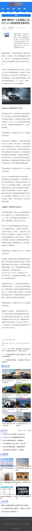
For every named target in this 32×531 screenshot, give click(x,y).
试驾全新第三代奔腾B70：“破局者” (13, 450)
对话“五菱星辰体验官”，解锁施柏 (13, 440)
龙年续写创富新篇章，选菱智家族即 (14, 446)
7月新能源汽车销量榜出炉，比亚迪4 (8, 496)
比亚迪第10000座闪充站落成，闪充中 (8, 468)
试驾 (24, 8)
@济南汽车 (11, 27)
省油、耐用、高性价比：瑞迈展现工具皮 (22, 381)
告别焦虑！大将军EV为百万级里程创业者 (8, 410)
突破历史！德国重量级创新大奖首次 (8, 482)
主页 (9, 349)
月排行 (25, 430)
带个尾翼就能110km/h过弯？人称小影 (14, 443)
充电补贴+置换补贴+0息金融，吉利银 (23, 468)
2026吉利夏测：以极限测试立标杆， (23, 482)
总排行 (20, 430)
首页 (3, 8)
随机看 (30, 430)
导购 (19, 8)
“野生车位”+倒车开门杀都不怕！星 (24, 496)
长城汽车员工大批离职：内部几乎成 (14, 434)
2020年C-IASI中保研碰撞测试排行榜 (14, 437)
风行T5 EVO (12, 339)
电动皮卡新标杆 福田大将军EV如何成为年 (8, 424)
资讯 (13, 8)
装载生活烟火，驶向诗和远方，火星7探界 (22, 396)
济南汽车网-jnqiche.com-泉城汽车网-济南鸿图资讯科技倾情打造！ (16, 4)
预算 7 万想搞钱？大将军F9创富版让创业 (22, 410)
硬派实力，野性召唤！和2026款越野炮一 (7, 381)
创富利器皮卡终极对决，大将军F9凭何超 (8, 396)
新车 (8, 8)
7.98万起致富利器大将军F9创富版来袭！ (22, 424)
